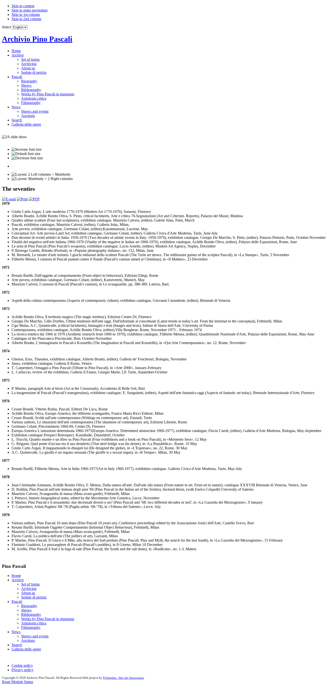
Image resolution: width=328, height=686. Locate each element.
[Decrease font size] (27, 158)
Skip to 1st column (26, 14)
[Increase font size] (27, 149)
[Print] (22, 199)
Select (6, 27)
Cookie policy (22, 665)
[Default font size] (26, 154)
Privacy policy (22, 670)
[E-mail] (9, 199)
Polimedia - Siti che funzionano (123, 678)
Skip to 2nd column (26, 19)
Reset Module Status (17, 682)
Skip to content (23, 6)
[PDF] (34, 199)
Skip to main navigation (30, 10)
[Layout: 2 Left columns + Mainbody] (41, 174)
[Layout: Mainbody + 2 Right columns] (42, 179)
